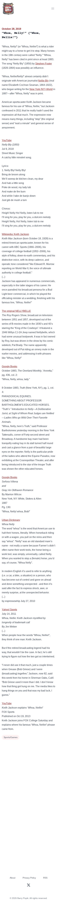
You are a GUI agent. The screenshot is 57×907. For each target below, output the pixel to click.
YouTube (7, 140)
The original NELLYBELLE (16, 311)
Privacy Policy (29, 878)
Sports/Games (10, 737)
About (12, 878)
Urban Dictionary (11, 520)
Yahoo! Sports (9, 609)
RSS (45, 878)
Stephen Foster (43, 63)
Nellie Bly (43, 80)
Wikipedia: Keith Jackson (15, 234)
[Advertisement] (28, 770)
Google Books (9, 366)
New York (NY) (41, 89)
